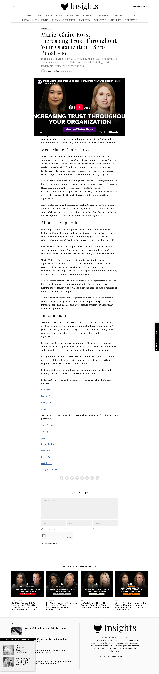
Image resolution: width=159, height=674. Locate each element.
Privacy (107, 656)
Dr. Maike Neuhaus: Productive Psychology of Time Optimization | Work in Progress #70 (61, 606)
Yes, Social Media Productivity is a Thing (45, 628)
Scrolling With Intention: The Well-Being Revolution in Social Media (46, 651)
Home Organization (125, 15)
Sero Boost (46, 28)
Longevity (131, 20)
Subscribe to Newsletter (157, 337)
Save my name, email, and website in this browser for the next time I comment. (73, 529)
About (129, 6)
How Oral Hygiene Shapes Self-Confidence (22, 648)
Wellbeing (100, 20)
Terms (120, 656)
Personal (28, 15)
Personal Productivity (35, 20)
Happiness (84, 20)
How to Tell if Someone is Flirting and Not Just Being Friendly (48, 640)
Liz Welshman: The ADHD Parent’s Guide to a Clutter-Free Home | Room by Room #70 (95, 606)
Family (59, 15)
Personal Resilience (63, 20)
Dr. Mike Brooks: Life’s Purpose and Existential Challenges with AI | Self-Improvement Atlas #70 (24, 606)
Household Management (96, 15)
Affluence (116, 20)
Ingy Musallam (53, 71)
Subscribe (136, 6)
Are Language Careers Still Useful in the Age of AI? (23, 661)
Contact (144, 6)
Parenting (73, 15)
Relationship (45, 15)
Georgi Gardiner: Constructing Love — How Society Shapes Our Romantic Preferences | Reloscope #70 (131, 606)
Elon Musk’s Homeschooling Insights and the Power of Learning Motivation (48, 662)
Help (114, 656)
